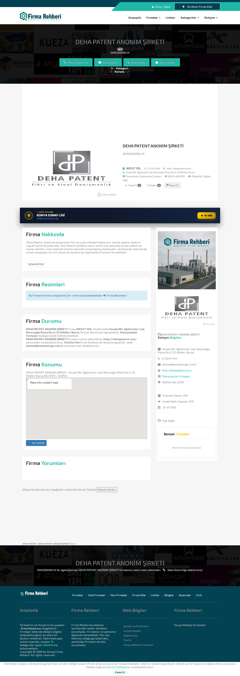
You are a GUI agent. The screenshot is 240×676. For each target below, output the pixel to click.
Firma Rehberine (31, 628)
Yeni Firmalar (118, 595)
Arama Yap (138, 62)
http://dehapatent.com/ (179, 168)
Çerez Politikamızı (119, 667)
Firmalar (152, 17)
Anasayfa (134, 17)
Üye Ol (127, 640)
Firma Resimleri (116, 295)
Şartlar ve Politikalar (136, 626)
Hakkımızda (131, 635)
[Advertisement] (120, 113)
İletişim (209, 17)
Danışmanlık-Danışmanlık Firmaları (143, 176)
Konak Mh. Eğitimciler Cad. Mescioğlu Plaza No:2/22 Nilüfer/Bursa (160, 172)
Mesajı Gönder (107, 489)
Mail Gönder (167, 62)
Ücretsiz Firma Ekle (199, 6)
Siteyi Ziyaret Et (77, 62)
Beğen (154, 185)
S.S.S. (199, 595)
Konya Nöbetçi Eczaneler (138, 644)
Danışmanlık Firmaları (176, 376)
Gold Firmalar (96, 595)
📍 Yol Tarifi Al (36, 442)
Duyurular (185, 595)
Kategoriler (188, 17)
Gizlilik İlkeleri (132, 630)
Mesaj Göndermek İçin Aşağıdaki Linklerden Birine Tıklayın (69, 489)
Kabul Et (120, 672)
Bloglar (169, 595)
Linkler (170, 17)
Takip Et (133, 185)
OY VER (208, 215)
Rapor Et (174, 185)
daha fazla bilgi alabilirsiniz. (185, 570)
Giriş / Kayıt (162, 6)
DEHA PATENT (36, 264)
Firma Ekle (139, 595)
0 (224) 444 (153, 168)
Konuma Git (109, 62)
